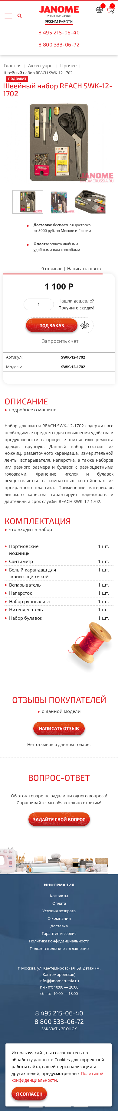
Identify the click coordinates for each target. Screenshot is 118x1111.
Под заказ (51, 325)
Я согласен (29, 1094)
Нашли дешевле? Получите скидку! (76, 304)
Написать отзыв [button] (59, 728)
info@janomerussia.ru (59, 980)
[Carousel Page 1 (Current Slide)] (27, 202)
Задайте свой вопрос (59, 819)
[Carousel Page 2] (58, 202)
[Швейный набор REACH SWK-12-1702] (27, 202)
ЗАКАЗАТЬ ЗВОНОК (59, 1029)
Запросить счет (60, 341)
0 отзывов (51, 268)
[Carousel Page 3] (90, 202)
